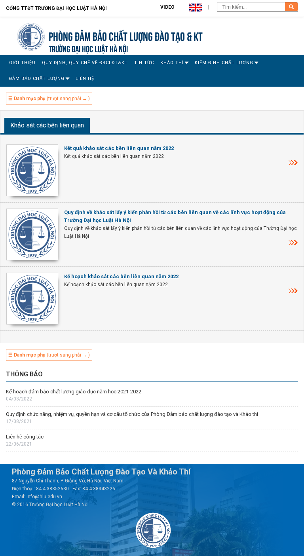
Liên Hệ (85, 78)
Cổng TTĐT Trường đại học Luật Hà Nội (56, 8)
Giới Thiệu (22, 62)
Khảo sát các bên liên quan (47, 125)
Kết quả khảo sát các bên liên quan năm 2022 (119, 148)
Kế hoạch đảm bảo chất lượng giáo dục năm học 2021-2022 (73, 392)
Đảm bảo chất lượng (37, 78)
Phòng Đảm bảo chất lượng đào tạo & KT (126, 35)
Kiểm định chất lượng (224, 62)
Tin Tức (144, 62)
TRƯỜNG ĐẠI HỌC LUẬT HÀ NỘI (88, 48)
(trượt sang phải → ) (49, 98)
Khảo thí (172, 62)
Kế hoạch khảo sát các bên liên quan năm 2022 (121, 276)
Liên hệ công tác (25, 437)
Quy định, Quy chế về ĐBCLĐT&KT (85, 62)
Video (167, 7)
